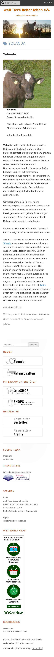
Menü (49, 2)
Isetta (43, 285)
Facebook (7, 456)
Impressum (8, 628)
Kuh (28, 319)
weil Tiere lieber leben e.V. (27, 10)
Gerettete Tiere (16, 319)
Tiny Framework (22, 648)
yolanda (6, 324)
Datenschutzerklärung (15, 631)
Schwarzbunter (37, 319)
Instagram (8, 459)
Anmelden (37, 648)
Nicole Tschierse (30, 314)
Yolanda (9, 54)
